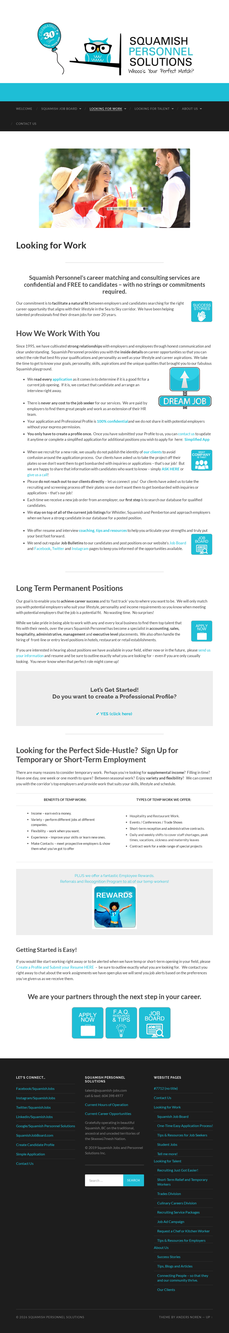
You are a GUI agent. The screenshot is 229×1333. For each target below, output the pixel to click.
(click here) (114, 713)
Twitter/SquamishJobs (33, 1107)
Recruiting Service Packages (178, 1212)
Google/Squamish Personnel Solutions (45, 1126)
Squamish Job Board (59, 108)
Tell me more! (167, 1154)
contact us (186, 433)
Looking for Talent (152, 108)
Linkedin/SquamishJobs (34, 1116)
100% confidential (112, 421)
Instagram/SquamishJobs (35, 1098)
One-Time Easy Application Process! (185, 1125)
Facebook (42, 548)
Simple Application (30, 1154)
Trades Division (169, 1193)
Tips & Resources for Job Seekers (182, 1135)
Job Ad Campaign (170, 1221)
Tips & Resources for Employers (181, 1240)
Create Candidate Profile (35, 1144)
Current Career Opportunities (108, 1113)
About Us (190, 108)
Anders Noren (188, 1317)
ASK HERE (171, 469)
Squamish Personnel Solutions (56, 1317)
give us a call (37, 474)
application (62, 379)
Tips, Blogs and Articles (175, 1266)
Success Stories (168, 1256)
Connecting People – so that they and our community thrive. (182, 1277)
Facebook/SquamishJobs (35, 1088)
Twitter (58, 548)
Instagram (80, 548)
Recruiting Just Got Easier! (177, 1170)
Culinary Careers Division (177, 1203)
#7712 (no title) (166, 1088)
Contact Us (26, 123)
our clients (153, 452)
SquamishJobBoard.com (34, 1135)
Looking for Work (106, 108)
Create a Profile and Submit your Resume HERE (55, 967)
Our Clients (166, 1289)
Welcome (24, 108)
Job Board (177, 543)
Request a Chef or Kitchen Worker (183, 1231)
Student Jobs (167, 1144)
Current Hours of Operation (106, 1104)
